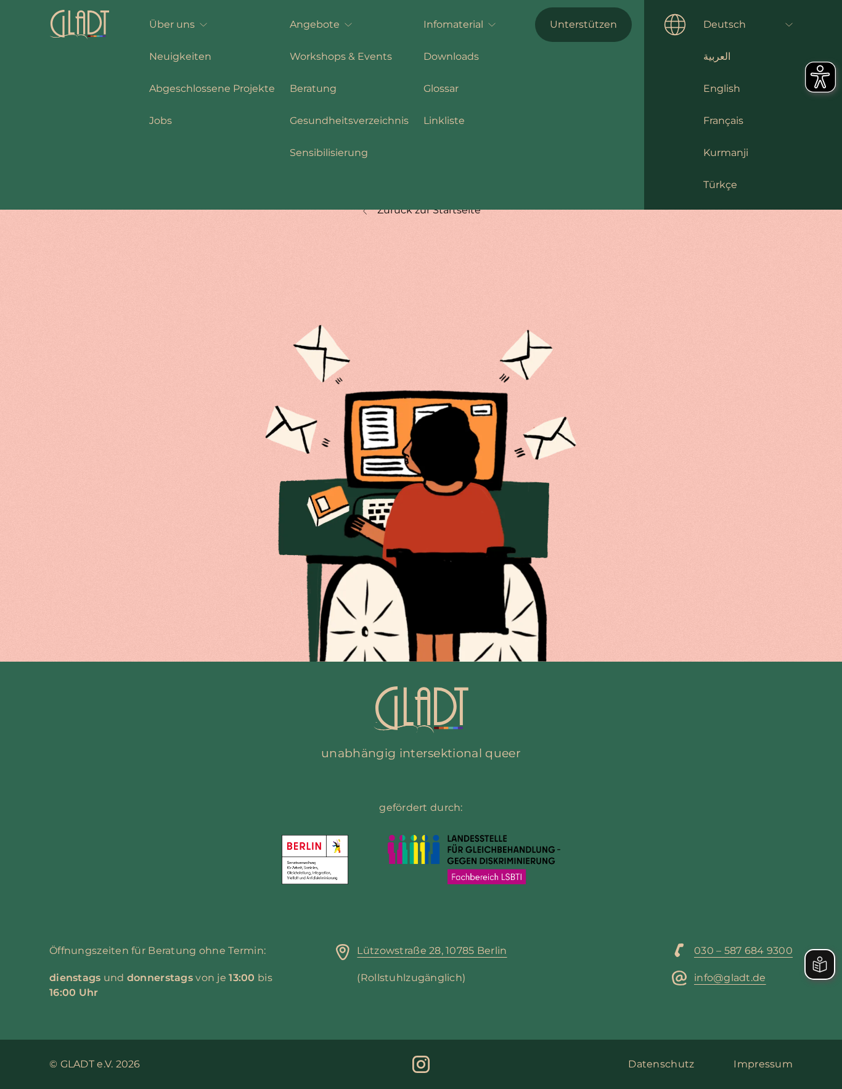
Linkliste (444, 120)
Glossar (441, 88)
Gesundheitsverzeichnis (349, 120)
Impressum (763, 1064)
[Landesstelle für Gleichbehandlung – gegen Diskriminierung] (474, 859)
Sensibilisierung (329, 152)
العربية (716, 56)
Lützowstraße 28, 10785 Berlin (432, 950)
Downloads (451, 56)
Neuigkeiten (180, 56)
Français (723, 120)
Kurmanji (725, 152)
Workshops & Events (341, 56)
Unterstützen (583, 24)
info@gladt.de (730, 978)
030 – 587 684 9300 (743, 950)
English (721, 88)
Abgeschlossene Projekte (212, 88)
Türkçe (720, 185)
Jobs (160, 120)
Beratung (313, 88)
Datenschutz (661, 1064)
